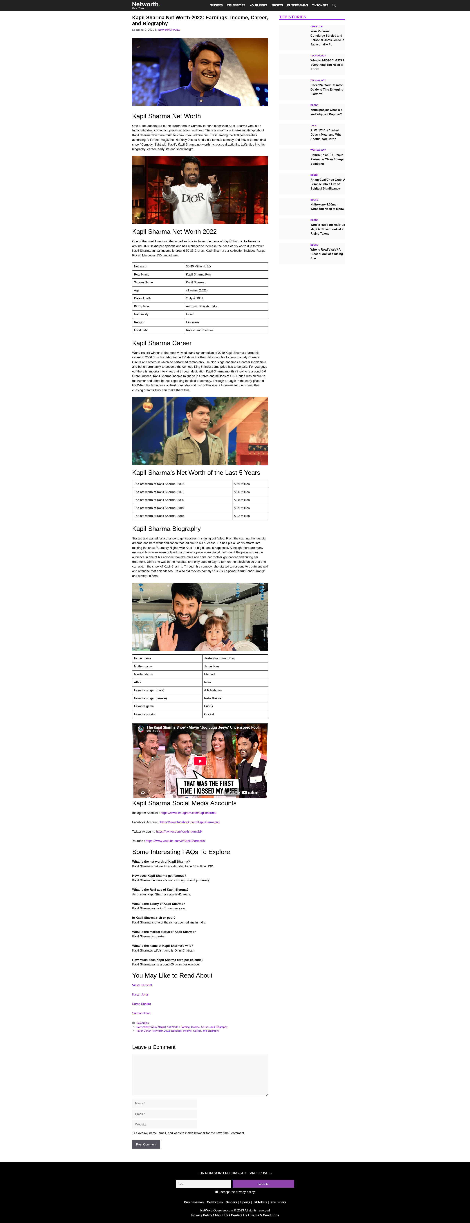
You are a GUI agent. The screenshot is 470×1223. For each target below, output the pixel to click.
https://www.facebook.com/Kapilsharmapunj (190, 822)
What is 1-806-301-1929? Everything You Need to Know (327, 65)
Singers (216, 5)
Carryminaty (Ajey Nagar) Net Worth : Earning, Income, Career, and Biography (181, 1026)
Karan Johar (140, 994)
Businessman (297, 5)
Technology (318, 55)
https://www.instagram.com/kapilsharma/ (188, 813)
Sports (277, 5)
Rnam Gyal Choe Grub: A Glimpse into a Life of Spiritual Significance (327, 184)
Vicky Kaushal (142, 985)
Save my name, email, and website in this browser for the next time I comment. (190, 1133)
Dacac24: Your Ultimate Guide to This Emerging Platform (326, 90)
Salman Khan (141, 1013)
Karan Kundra (141, 1004)
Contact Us (239, 1215)
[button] (334, 5)
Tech (313, 125)
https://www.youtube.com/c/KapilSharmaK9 (175, 841)
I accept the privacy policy (236, 1192)
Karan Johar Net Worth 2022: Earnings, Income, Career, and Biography (177, 1030)
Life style (316, 26)
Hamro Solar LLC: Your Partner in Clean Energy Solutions (327, 159)
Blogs (314, 105)
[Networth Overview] (146, 5)
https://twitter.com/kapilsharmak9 (179, 831)
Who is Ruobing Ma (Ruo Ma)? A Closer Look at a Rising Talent (327, 229)
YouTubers (258, 5)
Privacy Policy (201, 1215)
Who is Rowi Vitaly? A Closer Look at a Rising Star (326, 254)
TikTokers (320, 5)
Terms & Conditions (264, 1215)
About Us (221, 1215)
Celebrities (236, 5)
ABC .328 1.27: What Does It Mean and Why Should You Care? (325, 135)
